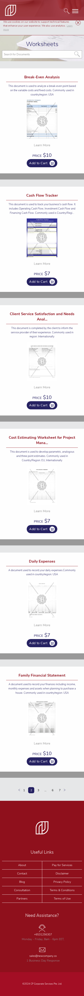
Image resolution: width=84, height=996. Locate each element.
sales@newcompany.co (43, 956)
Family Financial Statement (42, 675)
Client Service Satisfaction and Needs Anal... (42, 316)
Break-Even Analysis (42, 77)
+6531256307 (43, 934)
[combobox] (42, 54)
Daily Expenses (42, 561)
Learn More (42, 145)
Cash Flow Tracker (42, 195)
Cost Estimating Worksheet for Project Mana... (42, 440)
